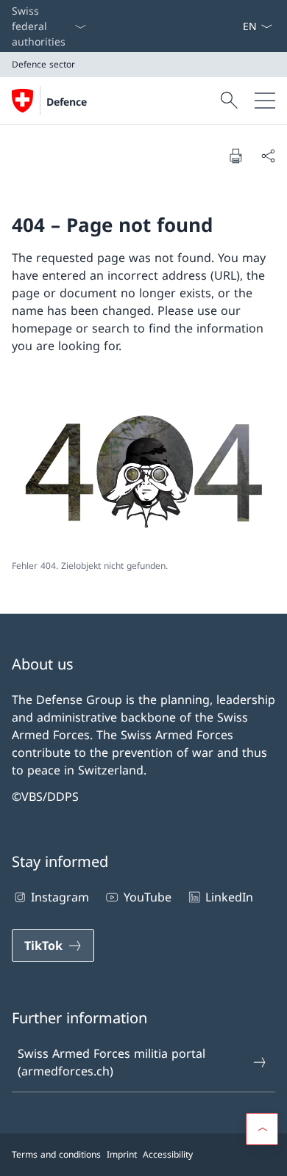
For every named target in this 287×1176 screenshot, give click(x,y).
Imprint (122, 1154)
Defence (66, 102)
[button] (262, 1129)
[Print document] (235, 155)
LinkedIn (229, 897)
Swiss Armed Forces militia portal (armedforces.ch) (111, 1062)
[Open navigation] (265, 100)
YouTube (147, 897)
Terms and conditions (56, 1154)
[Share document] (268, 155)
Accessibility (168, 1154)
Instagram (60, 897)
